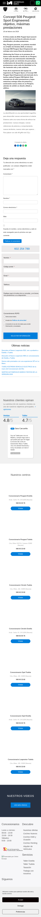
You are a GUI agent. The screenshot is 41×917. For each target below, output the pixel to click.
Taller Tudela (28, 864)
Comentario (7, 174)
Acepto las (16, 320)
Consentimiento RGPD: (12, 313)
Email (6, 275)
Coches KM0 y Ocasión (29, 838)
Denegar (20, 906)
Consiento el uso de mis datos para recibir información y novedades (18, 325)
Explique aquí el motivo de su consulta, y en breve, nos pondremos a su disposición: (21, 294)
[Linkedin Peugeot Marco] (12, 885)
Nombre (6, 198)
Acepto (20, 900)
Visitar (20, 508)
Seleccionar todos (11, 316)
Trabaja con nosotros (28, 872)
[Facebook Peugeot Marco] (8, 885)
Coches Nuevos (30, 833)
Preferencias (20, 912)
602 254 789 (22, 248)
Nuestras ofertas (30, 830)
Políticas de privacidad (19, 320)
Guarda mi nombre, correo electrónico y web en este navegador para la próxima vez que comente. (19, 232)
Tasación (27, 867)
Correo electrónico (10, 207)
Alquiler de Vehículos (28, 847)
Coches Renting (30, 843)
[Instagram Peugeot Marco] (3, 885)
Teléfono (7, 284)
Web (4, 216)
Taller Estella (28, 861)
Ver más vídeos (20, 805)
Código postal (9, 266)
